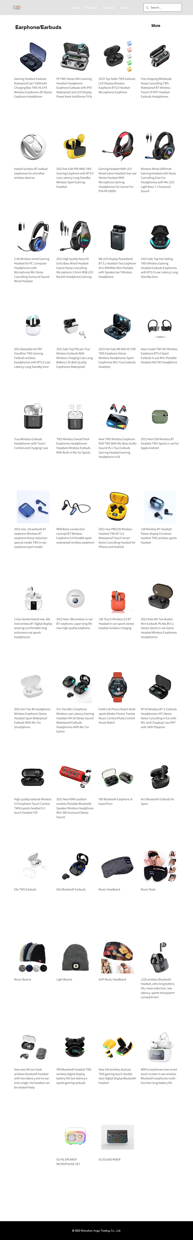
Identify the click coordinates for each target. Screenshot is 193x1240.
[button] (91, 7)
